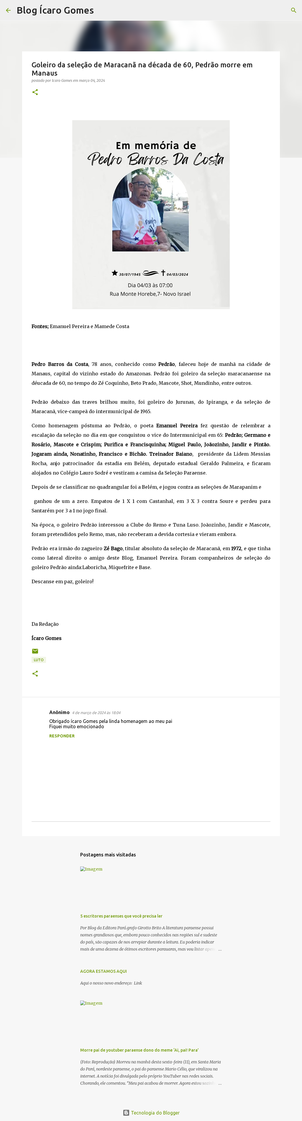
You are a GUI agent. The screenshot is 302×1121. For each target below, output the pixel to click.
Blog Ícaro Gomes (55, 10)
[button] (35, 93)
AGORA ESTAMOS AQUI (103, 971)
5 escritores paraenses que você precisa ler (121, 916)
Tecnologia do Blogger (155, 1112)
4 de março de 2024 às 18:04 (96, 713)
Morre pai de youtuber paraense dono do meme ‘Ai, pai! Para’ (139, 1050)
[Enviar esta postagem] (35, 653)
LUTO (39, 660)
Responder (62, 736)
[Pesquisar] (102, 10)
